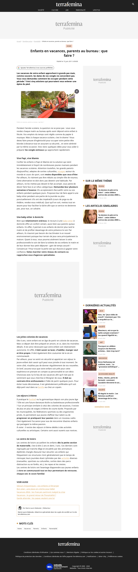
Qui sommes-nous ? (57, 552)
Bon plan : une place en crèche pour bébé (36, 489)
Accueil (19, 41)
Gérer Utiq (102, 556)
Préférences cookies (115, 556)
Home (19, 529)
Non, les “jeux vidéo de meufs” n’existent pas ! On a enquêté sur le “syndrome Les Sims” (109, 318)
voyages (61, 171)
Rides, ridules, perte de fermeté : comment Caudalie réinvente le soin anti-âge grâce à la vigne (109, 381)
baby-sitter (68, 220)
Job (67, 10)
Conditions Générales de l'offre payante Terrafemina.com (64, 556)
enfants (44, 529)
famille (41, 387)
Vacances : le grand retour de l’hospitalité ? (36, 495)
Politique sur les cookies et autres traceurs (96, 552)
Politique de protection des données (29, 556)
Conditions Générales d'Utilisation (36, 552)
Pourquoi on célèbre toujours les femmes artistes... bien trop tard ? (109, 348)
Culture (55, 10)
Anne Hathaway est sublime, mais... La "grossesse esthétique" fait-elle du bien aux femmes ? (108, 367)
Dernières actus (27, 41)
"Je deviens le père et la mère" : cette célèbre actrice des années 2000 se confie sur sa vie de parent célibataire (109, 195)
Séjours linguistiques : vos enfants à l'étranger (38, 485)
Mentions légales (73, 552)
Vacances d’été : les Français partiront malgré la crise (41, 492)
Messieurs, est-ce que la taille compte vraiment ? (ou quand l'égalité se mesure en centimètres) (108, 334)
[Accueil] (69, 4)
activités (65, 458)
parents (36, 529)
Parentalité (80, 10)
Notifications (91, 556)
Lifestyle (96, 10)
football (32, 399)
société (41, 10)
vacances (27, 529)
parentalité (53, 529)
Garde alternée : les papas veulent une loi (36, 498)
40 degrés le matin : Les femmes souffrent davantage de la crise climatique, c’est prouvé (108, 397)
